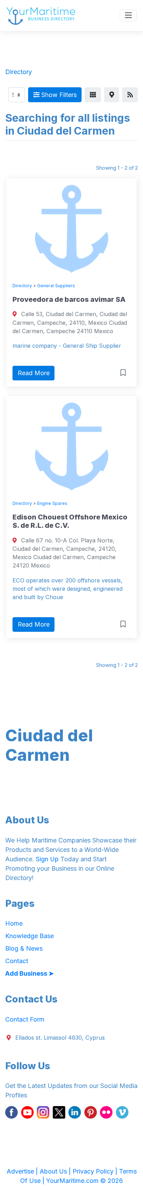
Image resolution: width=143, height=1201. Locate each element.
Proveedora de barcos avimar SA (69, 299)
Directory (22, 285)
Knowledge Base (29, 936)
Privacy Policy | (96, 1171)
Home (14, 923)
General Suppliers (56, 285)
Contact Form (24, 1019)
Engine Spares (52, 503)
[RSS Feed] (130, 94)
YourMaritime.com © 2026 (84, 1180)
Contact (16, 961)
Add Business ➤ (29, 973)
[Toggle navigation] (128, 16)
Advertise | (23, 1171)
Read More (34, 373)
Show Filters (58, 94)
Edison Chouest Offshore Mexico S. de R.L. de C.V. (69, 521)
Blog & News (24, 948)
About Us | (56, 1171)
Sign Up (47, 859)
